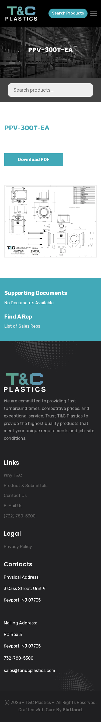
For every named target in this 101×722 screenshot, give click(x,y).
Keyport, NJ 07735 (22, 600)
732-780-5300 (18, 658)
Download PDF (34, 159)
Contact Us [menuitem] (15, 495)
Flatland (72, 709)
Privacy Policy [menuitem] (18, 546)
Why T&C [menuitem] (13, 475)
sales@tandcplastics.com (29, 670)
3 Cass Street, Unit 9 (25, 588)
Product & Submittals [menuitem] (25, 485)
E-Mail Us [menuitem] (13, 505)
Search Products (68, 13)
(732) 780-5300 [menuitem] (20, 516)
